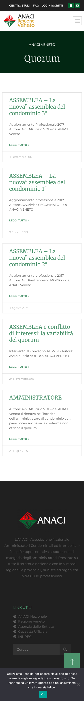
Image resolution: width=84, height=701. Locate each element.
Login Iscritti (52, 5)
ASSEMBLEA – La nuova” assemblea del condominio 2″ (37, 258)
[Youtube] (77, 5)
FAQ (36, 5)
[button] (77, 20)
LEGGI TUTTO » (19, 145)
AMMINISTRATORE (35, 397)
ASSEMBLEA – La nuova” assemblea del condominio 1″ (37, 182)
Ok (43, 694)
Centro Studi (19, 5)
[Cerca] (65, 649)
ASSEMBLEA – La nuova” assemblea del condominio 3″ (37, 107)
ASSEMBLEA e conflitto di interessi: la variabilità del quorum (41, 333)
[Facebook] (71, 5)
